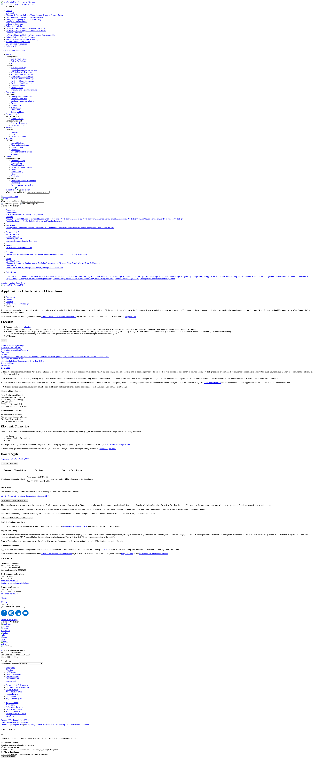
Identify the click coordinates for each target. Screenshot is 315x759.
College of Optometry (14, 24)
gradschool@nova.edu (107, 449)
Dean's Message (17, 172)
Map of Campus (12, 703)
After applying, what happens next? (14, 500)
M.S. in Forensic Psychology (22, 72)
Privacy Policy (29, 724)
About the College (18, 161)
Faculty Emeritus (41, 357)
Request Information (14, 709)
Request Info (10, 50)
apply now (5, 626)
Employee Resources (19, 123)
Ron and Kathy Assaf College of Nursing (22, 39)
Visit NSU (10, 716)
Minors (13, 63)
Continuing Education (19, 85)
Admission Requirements (11, 348)
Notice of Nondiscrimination (78, 724)
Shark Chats (15, 110)
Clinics (13, 169)
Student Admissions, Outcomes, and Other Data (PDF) (22, 361)
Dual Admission (17, 88)
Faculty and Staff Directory (11, 357)
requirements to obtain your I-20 (74, 526)
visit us (3, 644)
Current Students (17, 143)
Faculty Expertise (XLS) (57, 357)
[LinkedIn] (18, 615)
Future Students (17, 147)
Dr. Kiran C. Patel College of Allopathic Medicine (25, 28)
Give (3, 50)
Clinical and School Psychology (23, 181)
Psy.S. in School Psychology (22, 77)
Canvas (9, 11)
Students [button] (9, 138)
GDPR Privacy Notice (45, 724)
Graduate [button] (9, 217)
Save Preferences (8, 757)
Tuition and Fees (17, 112)
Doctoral (9, 302)
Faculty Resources (18, 125)
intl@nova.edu (130, 317)
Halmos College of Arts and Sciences (20, 37)
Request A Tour (7, 720)
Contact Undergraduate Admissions (15, 583)
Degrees (9, 299)
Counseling (15, 183)
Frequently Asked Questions (12, 359)
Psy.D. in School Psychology (22, 83)
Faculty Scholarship (18, 136)
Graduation (15, 150)
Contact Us (5, 724)
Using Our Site (17, 724)
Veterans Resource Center (16, 714)
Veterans (14, 154)
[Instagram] (11, 615)
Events (13, 103)
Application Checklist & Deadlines (14, 350)
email (3, 639)
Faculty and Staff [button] (12, 114)
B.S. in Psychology (18, 61)
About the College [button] (13, 261)
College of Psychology (15, 26)
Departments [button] (11, 265)
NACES (105, 549)
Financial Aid (16, 105)
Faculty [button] (4, 354)
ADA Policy (60, 724)
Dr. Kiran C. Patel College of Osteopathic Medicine (26, 31)
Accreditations (16, 163)
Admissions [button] (10, 92)
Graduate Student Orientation (22, 101)
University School (13, 46)
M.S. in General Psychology (22, 74)
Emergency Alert (12, 679)
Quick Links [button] (11, 272)
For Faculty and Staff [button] (14, 239)
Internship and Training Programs (24, 90)
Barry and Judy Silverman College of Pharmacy (24, 17)
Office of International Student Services (56, 554)
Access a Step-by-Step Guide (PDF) (15, 459)
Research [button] (9, 127)
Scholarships (16, 107)
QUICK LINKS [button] (7, 6)
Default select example (10, 663)
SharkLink (10, 13)
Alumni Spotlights (18, 165)
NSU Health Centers (14, 692)
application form (25, 327)
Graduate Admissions (14, 33)
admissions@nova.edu (9, 581)
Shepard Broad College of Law (18, 42)
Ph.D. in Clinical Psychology (22, 79)
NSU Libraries (11, 696)
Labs (13, 134)
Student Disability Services (21, 152)
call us (3, 635)
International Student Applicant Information (17, 518)
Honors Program (12, 694)
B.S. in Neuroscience (19, 59)
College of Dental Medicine (16, 22)
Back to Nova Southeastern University (22, 2)
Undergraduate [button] (11, 212)
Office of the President (14, 707)
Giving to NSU (12, 690)
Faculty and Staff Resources (17, 685)
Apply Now (20, 50)
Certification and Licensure (21, 167)
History (14, 174)
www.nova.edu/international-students (153, 554)
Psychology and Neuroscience (22, 185)
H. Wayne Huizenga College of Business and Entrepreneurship (30, 35)
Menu (4, 341)
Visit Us (4, 598)
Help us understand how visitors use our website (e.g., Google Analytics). (29, 748)
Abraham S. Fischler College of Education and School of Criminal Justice (34, 15)
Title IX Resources (13, 711)
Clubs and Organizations (20, 145)
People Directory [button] (12, 234)
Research (14, 132)
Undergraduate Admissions (16, 44)
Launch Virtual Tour (21, 720)
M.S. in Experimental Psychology (24, 70)
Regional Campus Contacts (98, 357)
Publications (15, 176)
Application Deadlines (9, 463)
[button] (18, 190)
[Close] (2, 734)
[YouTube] (25, 615)
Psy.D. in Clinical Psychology (22, 81)
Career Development (14, 674)
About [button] (8, 156)
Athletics (9, 670)
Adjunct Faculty (28, 357)
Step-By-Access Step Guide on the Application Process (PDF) (25, 496)
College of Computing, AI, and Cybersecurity (23, 19)
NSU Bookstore (12, 672)
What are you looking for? (16, 192)
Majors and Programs (14, 698)
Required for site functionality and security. (17, 744)
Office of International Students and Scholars (58, 317)
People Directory (17, 119)
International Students (212, 383)
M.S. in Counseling (18, 68)
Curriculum (5, 352)
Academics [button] (10, 54)
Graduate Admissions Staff (77, 357)
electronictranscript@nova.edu (118, 444)
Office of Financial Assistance (17, 687)
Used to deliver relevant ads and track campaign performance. (25, 753)
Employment (11, 681)
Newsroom (10, 705)
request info (5, 631)
